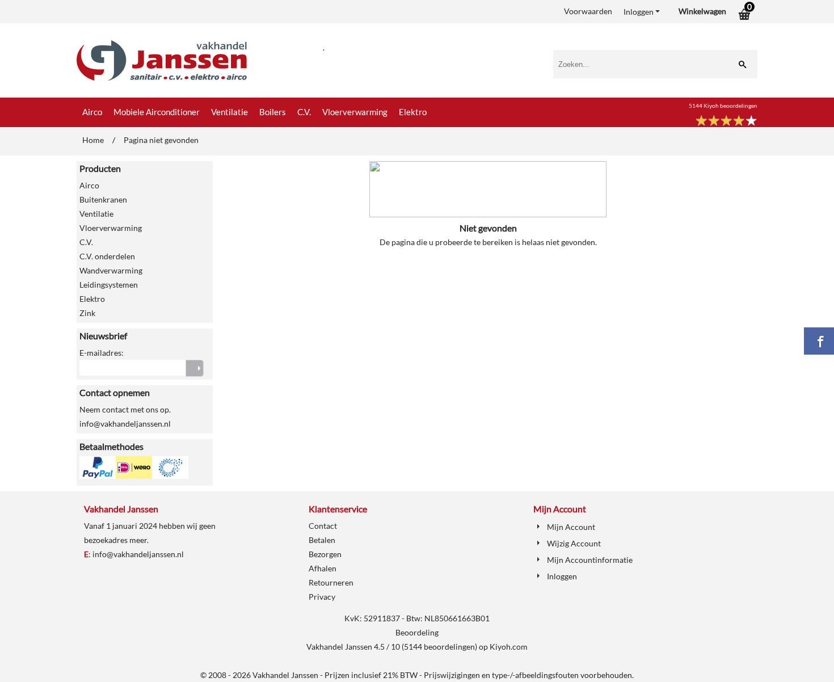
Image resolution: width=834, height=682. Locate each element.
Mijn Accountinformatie (590, 560)
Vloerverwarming (354, 112)
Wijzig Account (574, 543)
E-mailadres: (101, 352)
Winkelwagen (702, 11)
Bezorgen (325, 554)
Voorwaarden (588, 11)
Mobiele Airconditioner (156, 112)
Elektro (413, 112)
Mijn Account (571, 527)
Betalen (322, 540)
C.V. (304, 112)
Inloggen (639, 11)
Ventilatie (229, 112)
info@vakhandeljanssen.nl (138, 554)
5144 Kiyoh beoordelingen (723, 105)
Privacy (322, 596)
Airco (92, 112)
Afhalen (322, 568)
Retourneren (331, 582)
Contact (323, 526)
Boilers (272, 112)
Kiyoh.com (509, 646)
